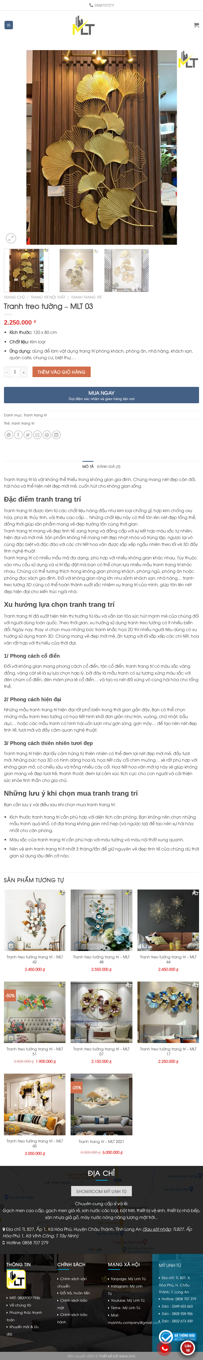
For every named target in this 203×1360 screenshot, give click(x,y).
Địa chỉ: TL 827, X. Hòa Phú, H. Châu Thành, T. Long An (175, 1284)
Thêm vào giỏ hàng (61, 372)
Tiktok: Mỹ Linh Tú (125, 1307)
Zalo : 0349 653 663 (177, 1306)
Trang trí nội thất (48, 296)
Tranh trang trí (86, 296)
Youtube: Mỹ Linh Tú (128, 1300)
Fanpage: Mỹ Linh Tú (128, 1278)
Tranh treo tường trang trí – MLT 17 (168, 1051)
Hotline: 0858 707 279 (27, 1242)
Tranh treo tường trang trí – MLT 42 (35, 959)
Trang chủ (14, 296)
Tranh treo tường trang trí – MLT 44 (168, 959)
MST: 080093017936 (25, 1297)
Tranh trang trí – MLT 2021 (101, 1141)
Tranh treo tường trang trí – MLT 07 (101, 1051)
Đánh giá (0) (109, 466)
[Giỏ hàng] (196, 25)
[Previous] (14, 147)
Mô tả (88, 466)
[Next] (188, 147)
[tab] (88, 466)
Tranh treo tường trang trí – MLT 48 (101, 959)
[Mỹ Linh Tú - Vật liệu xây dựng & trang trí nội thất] (83, 25)
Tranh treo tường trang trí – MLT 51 (35, 1051)
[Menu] (8, 25)
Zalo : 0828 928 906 (177, 1313)
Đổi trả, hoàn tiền (75, 1292)
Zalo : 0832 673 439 (177, 1320)
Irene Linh (127, 1355)
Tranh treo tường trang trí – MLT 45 (35, 1143)
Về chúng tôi (20, 1305)
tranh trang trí (23, 423)
